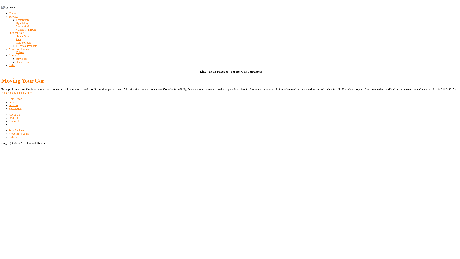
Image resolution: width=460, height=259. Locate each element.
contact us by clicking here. (16, 92)
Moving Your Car (22, 80)
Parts (11, 102)
